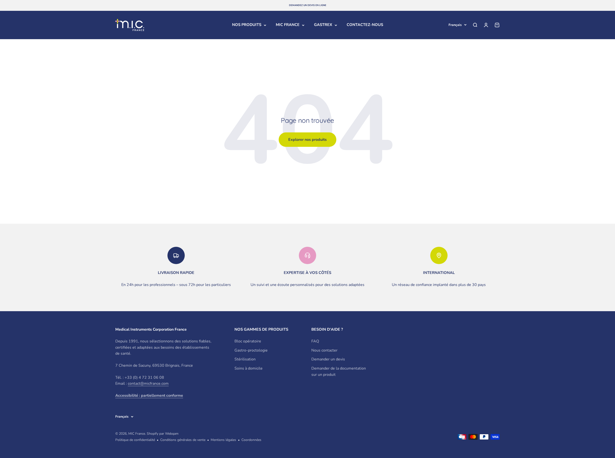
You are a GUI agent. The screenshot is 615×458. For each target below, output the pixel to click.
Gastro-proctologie (251, 350)
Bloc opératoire (247, 341)
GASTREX (323, 24)
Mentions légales (223, 440)
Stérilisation (245, 359)
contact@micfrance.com (148, 383)
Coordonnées (251, 440)
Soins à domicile (248, 368)
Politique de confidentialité (135, 440)
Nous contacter (324, 350)
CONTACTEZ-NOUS (365, 24)
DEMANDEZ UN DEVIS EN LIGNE (307, 5)
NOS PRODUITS (246, 24)
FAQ (315, 341)
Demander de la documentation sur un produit (338, 371)
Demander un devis (328, 359)
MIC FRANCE (288, 24)
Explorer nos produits (307, 139)
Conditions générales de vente (182, 440)
